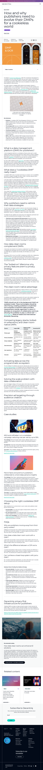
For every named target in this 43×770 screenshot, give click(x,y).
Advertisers (25, 731)
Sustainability (30, 747)
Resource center (19, 740)
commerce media (7, 258)
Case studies (18, 741)
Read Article (6, 33)
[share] (32, 40)
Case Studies (32, 733)
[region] (21, 342)
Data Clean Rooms (18, 731)
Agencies (24, 735)
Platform (31, 730)
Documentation (18, 744)
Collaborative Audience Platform (18, 191)
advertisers (21, 160)
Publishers (25, 732)
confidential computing (26, 291)
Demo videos (18, 743)
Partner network (31, 743)
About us (30, 740)
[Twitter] (36, 40)
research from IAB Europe (15, 77)
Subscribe (19, 756)
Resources (32, 731)
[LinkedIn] (34, 40)
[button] (40, 4)
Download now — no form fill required (14, 662)
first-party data (35, 92)
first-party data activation (9, 367)
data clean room (24, 89)
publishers (11, 157)
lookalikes (18, 388)
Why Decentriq (31, 741)
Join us (29, 745)
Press (29, 744)
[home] (6, 4)
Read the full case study (9, 453)
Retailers (24, 734)
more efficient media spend (30, 493)
